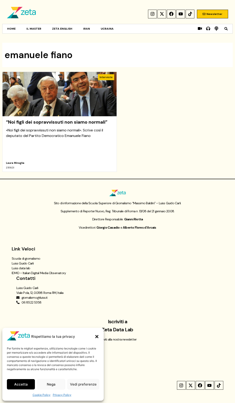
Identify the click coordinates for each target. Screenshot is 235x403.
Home (11, 29)
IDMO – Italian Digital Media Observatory (39, 273)
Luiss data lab (21, 268)
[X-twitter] (161, 14)
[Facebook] (171, 14)
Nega (51, 384)
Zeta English (62, 29)
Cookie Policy (41, 395)
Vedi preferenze (83, 384)
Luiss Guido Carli (23, 263)
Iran (86, 29)
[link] (59, 122)
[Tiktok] (190, 14)
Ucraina (107, 29)
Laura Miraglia (15, 163)
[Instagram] (152, 14)
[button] (97, 336)
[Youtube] (180, 14)
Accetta (21, 384)
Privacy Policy (62, 395)
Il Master (33, 29)
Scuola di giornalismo (26, 258)
